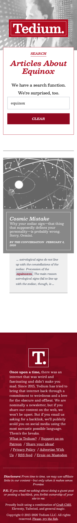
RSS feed (25, 455)
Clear (38, 118)
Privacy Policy (24, 449)
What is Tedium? (23, 438)
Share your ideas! (40, 444)
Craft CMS (63, 504)
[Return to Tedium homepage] (38, 28)
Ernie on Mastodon (52, 455)
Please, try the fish (45, 518)
